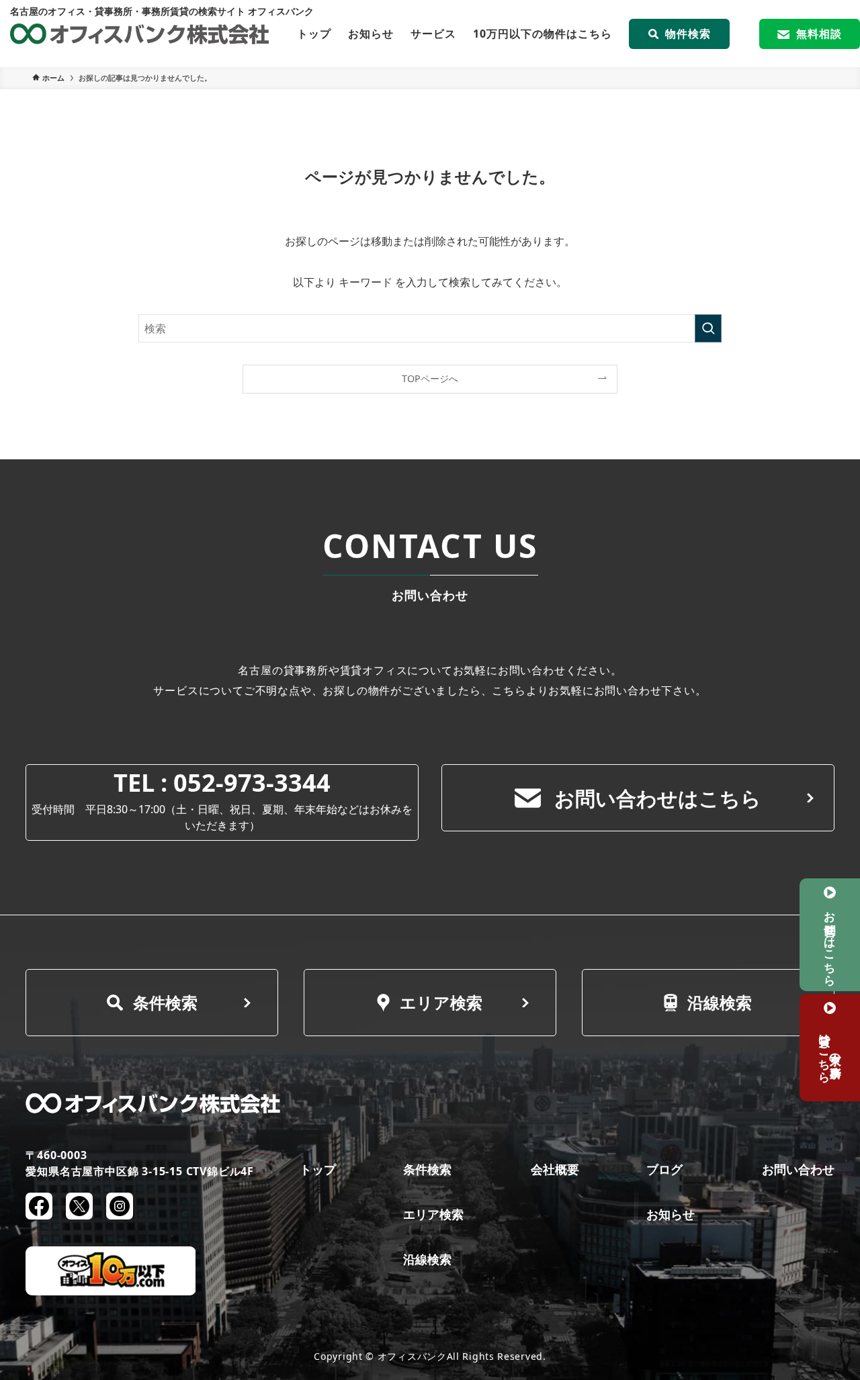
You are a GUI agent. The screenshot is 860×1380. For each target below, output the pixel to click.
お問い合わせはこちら (657, 798)
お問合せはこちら (830, 942)
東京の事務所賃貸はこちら (830, 1051)
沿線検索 (719, 1002)
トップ (314, 33)
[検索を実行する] (708, 328)
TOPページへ (430, 378)
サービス (433, 33)
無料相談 (819, 33)
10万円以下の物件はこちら (542, 33)
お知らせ (371, 33)
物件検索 (688, 33)
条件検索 (165, 1002)
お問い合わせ (798, 1169)
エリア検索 (441, 1002)
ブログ (664, 1169)
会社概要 (555, 1169)
